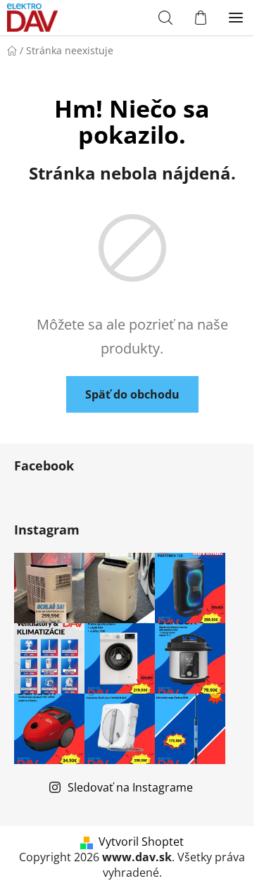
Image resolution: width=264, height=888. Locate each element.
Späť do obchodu (132, 394)
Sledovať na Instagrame (130, 787)
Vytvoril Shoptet (141, 841)
